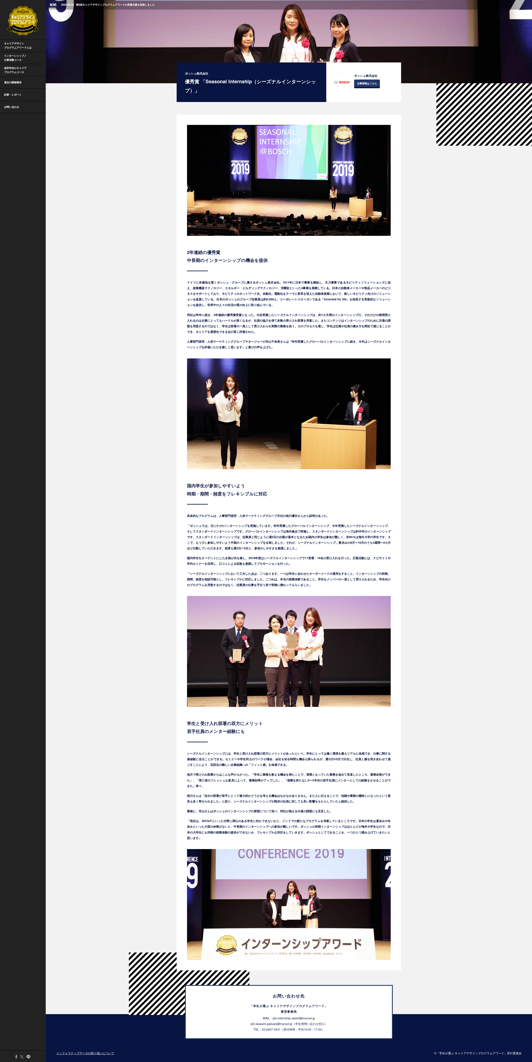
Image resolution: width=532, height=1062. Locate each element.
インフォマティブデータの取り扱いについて (85, 1053)
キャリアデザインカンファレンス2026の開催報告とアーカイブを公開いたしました (115, 5)
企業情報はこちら (367, 83)
